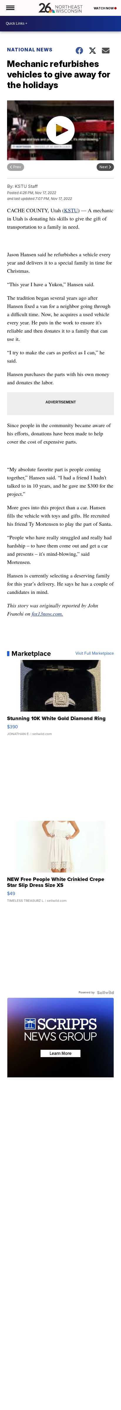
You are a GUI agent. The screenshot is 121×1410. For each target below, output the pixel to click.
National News (30, 50)
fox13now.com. (47, 613)
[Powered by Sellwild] (105, 992)
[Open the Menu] (9, 7)
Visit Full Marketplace (94, 653)
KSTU (71, 210)
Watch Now (104, 8)
